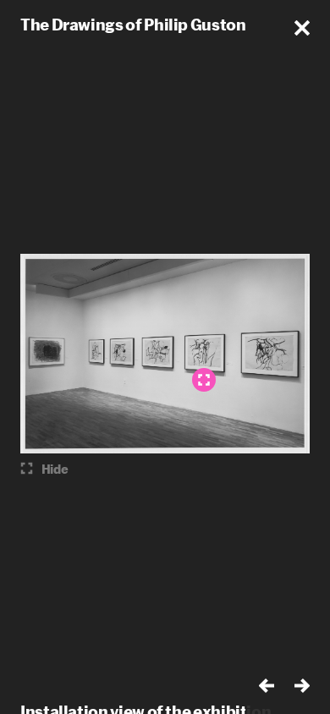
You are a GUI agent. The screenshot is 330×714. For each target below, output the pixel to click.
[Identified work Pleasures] (204, 380)
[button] (302, 28)
